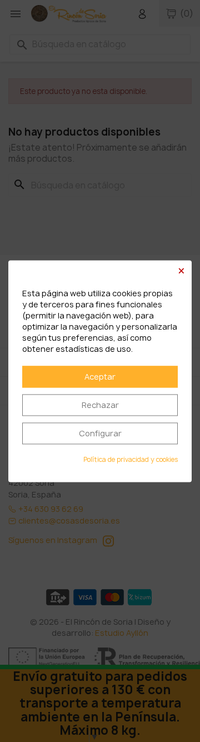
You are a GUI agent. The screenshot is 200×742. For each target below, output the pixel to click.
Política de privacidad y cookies (130, 459)
